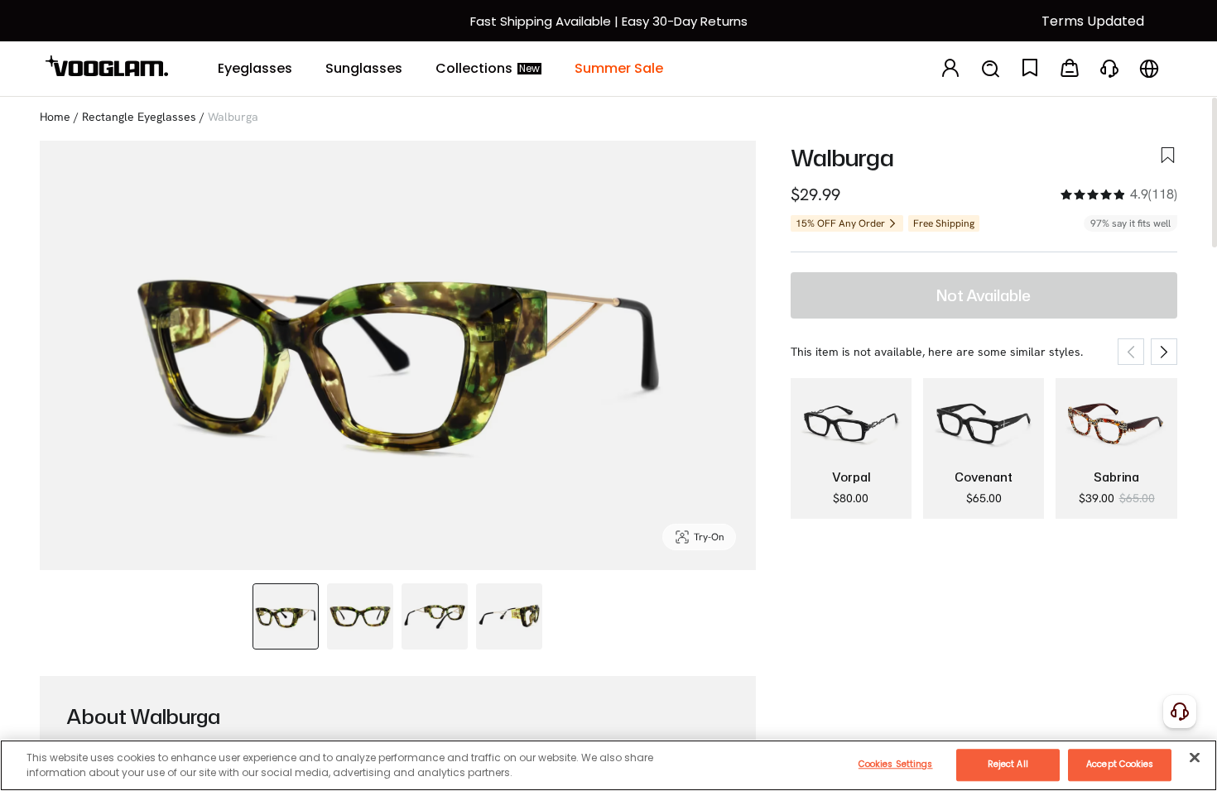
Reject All (1008, 764)
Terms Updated (1092, 21)
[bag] (1070, 69)
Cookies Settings (896, 764)
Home (55, 116)
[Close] (1194, 757)
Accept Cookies (1119, 764)
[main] (608, 765)
